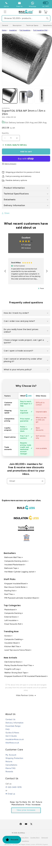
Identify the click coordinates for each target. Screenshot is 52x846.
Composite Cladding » (13, 639)
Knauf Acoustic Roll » (13, 624)
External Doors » (11, 617)
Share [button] (6, 213)
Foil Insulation (25, 30)
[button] (5, 12)
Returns (9, 761)
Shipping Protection (14, 758)
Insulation (13, 30)
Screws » (8, 636)
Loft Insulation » (11, 620)
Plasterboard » (10, 610)
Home (4, 30)
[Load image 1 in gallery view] (10, 95)
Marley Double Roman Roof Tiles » (19, 665)
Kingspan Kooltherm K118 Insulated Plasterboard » (26, 676)
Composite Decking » (13, 613)
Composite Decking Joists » (16, 561)
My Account (11, 755)
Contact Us (10, 719)
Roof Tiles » (9, 594)
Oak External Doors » (13, 662)
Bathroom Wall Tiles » (13, 557)
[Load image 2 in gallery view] (26, 95)
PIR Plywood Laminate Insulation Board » (21, 598)
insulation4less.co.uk (15, 739)
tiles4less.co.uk (12, 743)
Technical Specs (32, 25)
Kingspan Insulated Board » (16, 583)
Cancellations (11, 765)
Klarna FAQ (10, 768)
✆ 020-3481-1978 (14, 787)
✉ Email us (10, 794)
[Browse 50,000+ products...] (47, 18)
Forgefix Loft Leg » (12, 669)
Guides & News (12, 732)
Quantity (5, 133)
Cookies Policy (35, 837)
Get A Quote (11, 736)
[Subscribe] (42, 481)
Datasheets (10, 199)
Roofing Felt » (10, 591)
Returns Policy (24, 837)
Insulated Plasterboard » (14, 565)
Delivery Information (14, 205)
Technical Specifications (16, 193)
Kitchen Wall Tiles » (12, 646)
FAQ (7, 729)
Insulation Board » (12, 643)
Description (17, 25)
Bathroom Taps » (11, 568)
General (5, 25)
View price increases (26, 810)
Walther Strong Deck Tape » (16, 673)
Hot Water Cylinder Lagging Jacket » (20, 572)
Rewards (9, 771)
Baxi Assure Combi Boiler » (16, 587)
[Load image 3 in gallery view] (42, 95)
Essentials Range (13, 726)
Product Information (14, 187)
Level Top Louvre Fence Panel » (17, 650)
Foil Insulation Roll (40, 30)
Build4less (21, 833)
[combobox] (26, 18)
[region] (26, 271)
